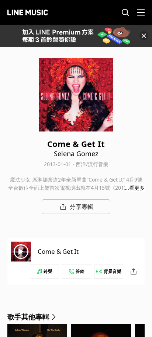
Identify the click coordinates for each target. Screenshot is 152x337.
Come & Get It (58, 251)
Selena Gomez (76, 153)
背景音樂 (112, 271)
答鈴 (80, 271)
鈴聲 (48, 271)
